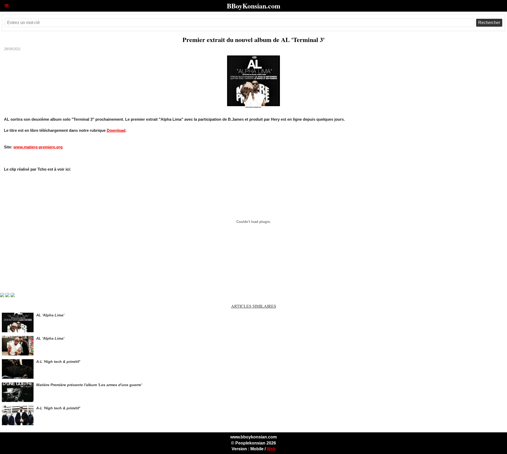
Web (271, 449)
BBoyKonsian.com (253, 6)
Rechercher (489, 22)
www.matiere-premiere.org (38, 147)
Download (116, 130)
